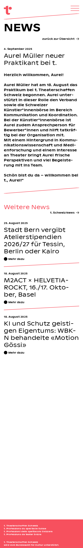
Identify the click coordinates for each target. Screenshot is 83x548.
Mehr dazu (16, 259)
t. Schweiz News (62, 212)
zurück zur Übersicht (58, 39)
